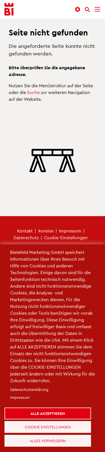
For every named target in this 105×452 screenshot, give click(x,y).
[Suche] (87, 10)
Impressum (70, 230)
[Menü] (97, 9)
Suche (33, 92)
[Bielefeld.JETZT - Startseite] (8, 9)
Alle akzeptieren (50, 406)
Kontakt (25, 230)
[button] (77, 9)
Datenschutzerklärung (29, 381)
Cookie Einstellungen (50, 422)
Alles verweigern (50, 439)
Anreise (45, 230)
